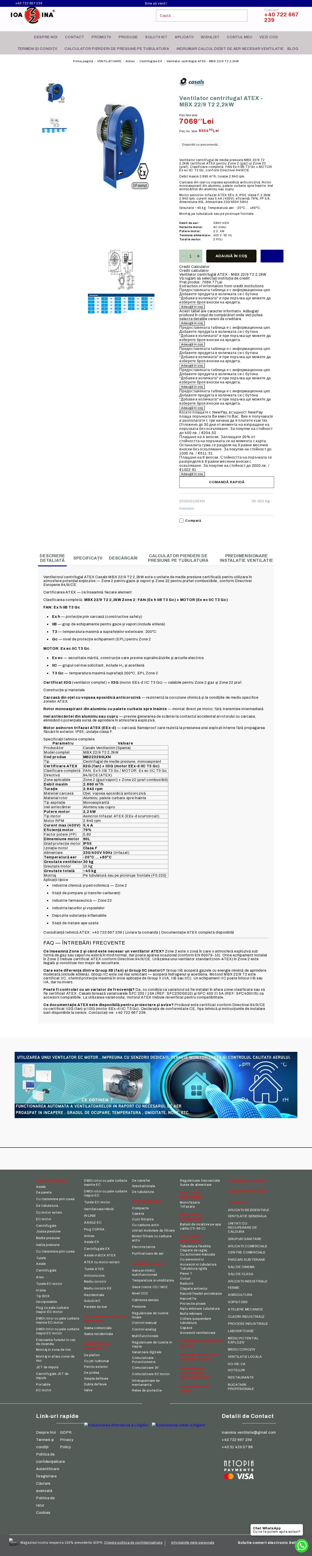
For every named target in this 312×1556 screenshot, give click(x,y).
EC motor (43, 1219)
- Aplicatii (237, 1202)
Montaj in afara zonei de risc (55, 1358)
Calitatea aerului (145, 1300)
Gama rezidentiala (98, 1334)
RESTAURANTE (241, 1377)
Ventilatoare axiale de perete (201, 1343)
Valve (88, 1390)
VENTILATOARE (109, 61)
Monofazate (190, 1202)
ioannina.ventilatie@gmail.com (249, 1432)
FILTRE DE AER (146, 1201)
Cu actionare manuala (197, 1254)
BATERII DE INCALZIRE (191, 1217)
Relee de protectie (147, 1390)
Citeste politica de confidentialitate (133, 1542)
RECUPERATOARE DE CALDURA (105, 1319)
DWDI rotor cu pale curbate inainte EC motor (57, 1320)
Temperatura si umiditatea (153, 1280)
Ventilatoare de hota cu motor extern (200, 1357)
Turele (41, 1258)
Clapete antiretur (194, 1288)
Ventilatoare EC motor (195, 1388)
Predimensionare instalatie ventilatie (246, 558)
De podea (91, 1372)
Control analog (144, 1329)
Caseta (138, 1213)
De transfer (141, 1180)
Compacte (140, 1208)
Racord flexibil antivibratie (201, 1293)
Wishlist (210, 37)
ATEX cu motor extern (102, 1262)
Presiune (139, 1306)
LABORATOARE (241, 1331)
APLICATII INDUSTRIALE (247, 1281)
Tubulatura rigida (193, 1268)
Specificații (88, 558)
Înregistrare (46, 1476)
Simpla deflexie (96, 1378)
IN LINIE (90, 1215)
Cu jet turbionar (96, 1361)
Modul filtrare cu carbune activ (152, 1238)
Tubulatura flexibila (195, 1246)
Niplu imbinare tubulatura (200, 1308)
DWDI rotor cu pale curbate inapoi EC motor (57, 1331)
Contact (74, 37)
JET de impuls (47, 1367)
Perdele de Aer (95, 1307)
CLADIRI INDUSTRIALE (246, 1316)
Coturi (185, 1278)
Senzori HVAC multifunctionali (144, 1272)
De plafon (92, 1355)
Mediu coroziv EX (98, 1288)
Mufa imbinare (191, 1313)
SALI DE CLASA (240, 1274)
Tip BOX (43, 1296)
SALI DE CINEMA (241, 1267)
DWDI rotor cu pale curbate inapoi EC (105, 1193)
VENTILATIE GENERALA (247, 1216)
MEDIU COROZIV (241, 1349)
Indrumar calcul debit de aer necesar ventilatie (230, 49)
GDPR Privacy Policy (66, 1439)
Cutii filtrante (143, 1219)
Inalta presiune (48, 1245)
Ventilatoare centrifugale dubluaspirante (195, 1372)
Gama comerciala (97, 1328)
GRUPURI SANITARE (245, 1239)
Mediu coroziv (95, 1281)
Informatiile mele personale (192, 1542)
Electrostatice (144, 1247)
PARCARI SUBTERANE (246, 1259)
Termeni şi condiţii (37, 49)
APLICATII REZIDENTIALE (249, 1210)
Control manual (144, 1323)
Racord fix (188, 1298)
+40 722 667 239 (28, 3)
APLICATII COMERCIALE (247, 1246)
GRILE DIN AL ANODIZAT (97, 1346)
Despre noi (46, 37)
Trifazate (187, 1206)
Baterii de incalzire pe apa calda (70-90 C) (200, 1226)
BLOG (293, 49)
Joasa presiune (48, 1231)
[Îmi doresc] (272, 256)
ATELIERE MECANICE (245, 1309)
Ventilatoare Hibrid (99, 1209)
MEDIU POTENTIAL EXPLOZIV (243, 1340)
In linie (41, 1290)
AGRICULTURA (240, 1295)
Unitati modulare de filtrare (153, 1230)
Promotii (101, 37)
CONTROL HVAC (148, 1264)
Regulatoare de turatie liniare (150, 1315)
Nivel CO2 (140, 1293)
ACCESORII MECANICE (191, 1239)
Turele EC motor (49, 1284)
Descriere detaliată (52, 558)
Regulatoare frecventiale (200, 1180)
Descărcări (123, 558)
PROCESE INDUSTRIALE (248, 1323)
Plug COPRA (94, 1229)
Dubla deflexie (95, 1384)
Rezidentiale (94, 1295)
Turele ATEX (94, 1269)
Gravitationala (143, 1186)
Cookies (43, 1513)
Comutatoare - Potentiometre (144, 1360)
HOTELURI (236, 1370)
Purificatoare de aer (148, 1253)
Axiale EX (91, 1242)
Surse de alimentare (196, 1184)
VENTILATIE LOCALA (245, 1356)
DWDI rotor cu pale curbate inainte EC (105, 1182)
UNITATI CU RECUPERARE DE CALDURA (242, 1227)
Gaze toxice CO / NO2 (150, 1287)
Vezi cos (268, 37)
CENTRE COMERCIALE (247, 1252)
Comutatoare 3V (145, 1367)
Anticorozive (94, 1275)
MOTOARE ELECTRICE (191, 1195)
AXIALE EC (93, 1222)
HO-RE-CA (237, 1364)
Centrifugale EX (150, 61)
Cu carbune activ (145, 1225)
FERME (233, 1287)
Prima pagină (83, 61)
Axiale (41, 1187)
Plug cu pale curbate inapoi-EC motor (52, 1310)
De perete (44, 1192)
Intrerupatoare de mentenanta (146, 1383)
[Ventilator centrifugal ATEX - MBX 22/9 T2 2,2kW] (54, 92)
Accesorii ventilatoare (198, 1333)
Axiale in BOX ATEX (100, 1255)
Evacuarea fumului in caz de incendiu (56, 1342)
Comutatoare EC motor (151, 1374)
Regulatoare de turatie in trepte (152, 1344)
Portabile (43, 1384)
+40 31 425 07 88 (237, 1447)
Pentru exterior (96, 1367)
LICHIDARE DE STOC (248, 1191)
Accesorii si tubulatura (198, 1264)
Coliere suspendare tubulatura (195, 1321)
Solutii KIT (156, 37)
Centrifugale (46, 1225)
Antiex (130, 61)
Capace (186, 1328)
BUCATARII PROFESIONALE (241, 1387)
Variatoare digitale (146, 1352)
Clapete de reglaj (193, 1250)
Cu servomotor (192, 1259)
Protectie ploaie (193, 1303)
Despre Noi (46, 1432)
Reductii (186, 1283)
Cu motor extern (49, 1212)
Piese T (186, 1273)
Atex (40, 1277)
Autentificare (47, 1469)
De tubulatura (47, 1205)
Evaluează (186, 508)
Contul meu (239, 37)
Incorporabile (46, 1302)
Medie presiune (48, 1238)
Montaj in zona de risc (53, 1349)
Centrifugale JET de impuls (52, 1376)
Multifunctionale (145, 1336)
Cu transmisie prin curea (55, 1199)
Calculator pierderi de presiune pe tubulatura (116, 49)
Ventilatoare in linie (247, 1181)
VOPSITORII (237, 1302)
